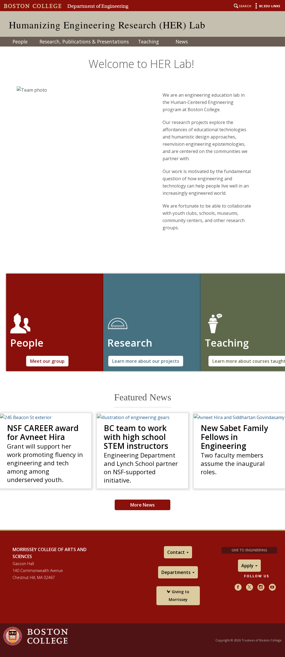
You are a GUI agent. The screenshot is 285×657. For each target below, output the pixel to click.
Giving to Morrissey (179, 595)
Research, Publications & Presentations (84, 41)
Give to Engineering (249, 550)
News (182, 41)
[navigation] (142, 41)
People (20, 41)
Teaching (148, 41)
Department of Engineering (97, 6)
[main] (142, 285)
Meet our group (47, 361)
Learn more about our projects (145, 361)
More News (142, 505)
